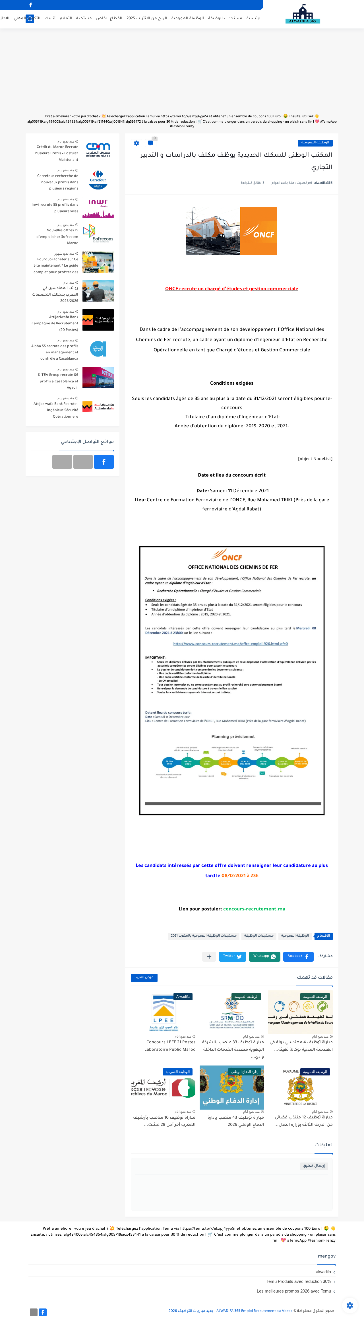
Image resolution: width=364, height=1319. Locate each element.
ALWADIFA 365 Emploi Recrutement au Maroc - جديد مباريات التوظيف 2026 (231, 1311)
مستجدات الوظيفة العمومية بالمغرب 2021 (204, 936)
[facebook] (30, 5)
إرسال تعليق (314, 1166)
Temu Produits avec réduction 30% (298, 1281)
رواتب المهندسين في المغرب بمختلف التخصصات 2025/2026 (55, 295)
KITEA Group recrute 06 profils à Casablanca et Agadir (58, 381)
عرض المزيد (144, 978)
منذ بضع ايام (320, 1036)
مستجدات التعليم (76, 19)
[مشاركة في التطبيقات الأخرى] (209, 957)
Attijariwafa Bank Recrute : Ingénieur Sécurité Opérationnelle (56, 410)
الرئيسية (254, 19)
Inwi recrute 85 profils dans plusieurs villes (55, 208)
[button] (298, 957)
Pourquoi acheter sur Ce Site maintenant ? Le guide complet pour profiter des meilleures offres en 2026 (56, 267)
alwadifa (323, 1271)
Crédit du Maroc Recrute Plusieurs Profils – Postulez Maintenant (56, 153)
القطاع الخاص (109, 19)
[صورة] (98, 149)
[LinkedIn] (83, 462)
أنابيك (50, 19)
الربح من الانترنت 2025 (147, 19)
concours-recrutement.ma (254, 909)
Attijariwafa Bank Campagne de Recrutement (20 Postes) (55, 324)
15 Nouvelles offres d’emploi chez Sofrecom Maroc (57, 237)
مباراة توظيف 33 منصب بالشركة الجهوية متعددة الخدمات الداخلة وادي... (233, 1050)
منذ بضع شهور (64, 253)
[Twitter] (62, 462)
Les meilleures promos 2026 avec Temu (294, 1291)
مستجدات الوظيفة (225, 19)
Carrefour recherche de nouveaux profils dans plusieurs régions (57, 182)
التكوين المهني (27, 19)
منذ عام (68, 283)
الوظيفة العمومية (187, 19)
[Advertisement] (182, 74)
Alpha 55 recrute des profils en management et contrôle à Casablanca (54, 353)
